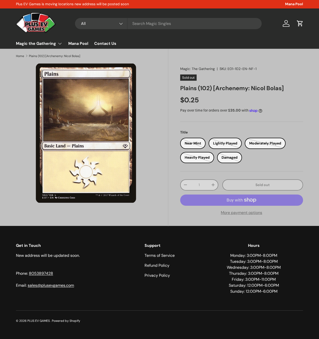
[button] (300, 23)
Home (20, 56)
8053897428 (41, 273)
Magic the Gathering (36, 43)
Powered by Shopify (66, 321)
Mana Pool (294, 4)
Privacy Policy (157, 275)
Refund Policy (157, 265)
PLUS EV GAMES (39, 321)
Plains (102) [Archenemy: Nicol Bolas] (54, 56)
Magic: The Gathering (197, 69)
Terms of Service (160, 255)
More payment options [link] (241, 212)
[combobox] (168, 23)
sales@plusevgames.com (51, 285)
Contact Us (105, 43)
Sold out (262, 185)
